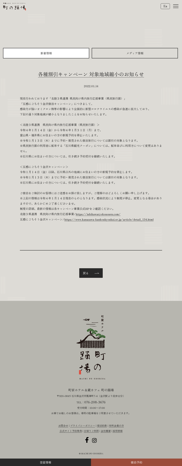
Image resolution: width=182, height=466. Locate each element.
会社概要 (106, 431)
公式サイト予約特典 (71, 431)
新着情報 (46, 53)
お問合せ (63, 425)
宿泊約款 (102, 425)
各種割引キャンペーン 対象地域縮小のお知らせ (91, 74)
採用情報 (118, 431)
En (165, 6)
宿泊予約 (136, 462)
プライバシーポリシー (82, 425)
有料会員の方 (116, 425)
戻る (86, 273)
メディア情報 (134, 53)
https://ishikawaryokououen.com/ (98, 214)
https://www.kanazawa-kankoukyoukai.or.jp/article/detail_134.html (109, 219)
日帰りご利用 (91, 431)
